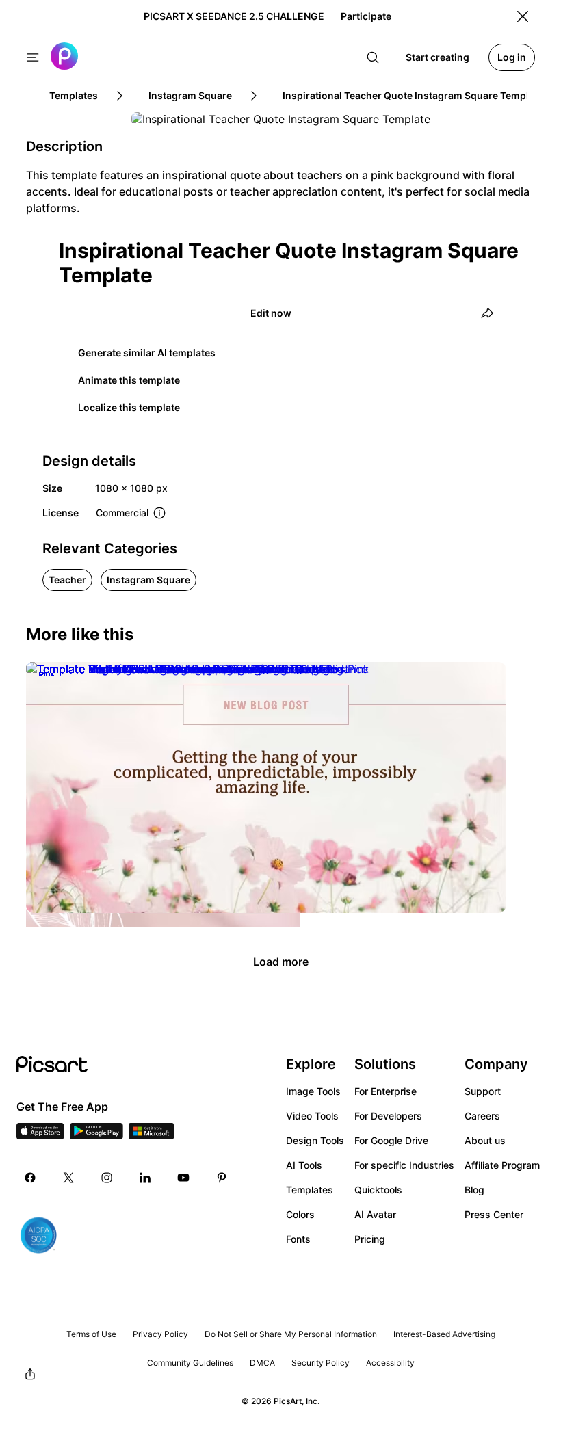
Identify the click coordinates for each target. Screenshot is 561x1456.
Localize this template (129, 407)
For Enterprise (385, 1091)
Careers (482, 1116)
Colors (300, 1214)
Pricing (369, 1239)
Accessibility (390, 1363)
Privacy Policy (160, 1334)
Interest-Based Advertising (444, 1334)
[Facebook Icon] (30, 1177)
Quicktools (378, 1189)
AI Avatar (375, 1214)
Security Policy (320, 1363)
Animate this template (129, 380)
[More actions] (279, 915)
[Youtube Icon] (183, 1177)
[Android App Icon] (96, 1135)
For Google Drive (391, 1140)
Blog (474, 1189)
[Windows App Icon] (151, 1135)
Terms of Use (91, 1334)
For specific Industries (404, 1165)
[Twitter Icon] (68, 1177)
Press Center (494, 1214)
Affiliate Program (502, 1165)
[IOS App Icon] (40, 1135)
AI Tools (304, 1165)
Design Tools (315, 1140)
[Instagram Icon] (106, 1177)
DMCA (262, 1363)
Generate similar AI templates (147, 352)
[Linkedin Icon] (145, 1177)
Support (483, 1091)
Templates (309, 1189)
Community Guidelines (190, 1363)
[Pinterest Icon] (221, 1177)
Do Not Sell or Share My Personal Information (291, 1334)
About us (485, 1140)
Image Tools (313, 1091)
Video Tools (312, 1116)
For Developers (388, 1116)
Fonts (298, 1239)
